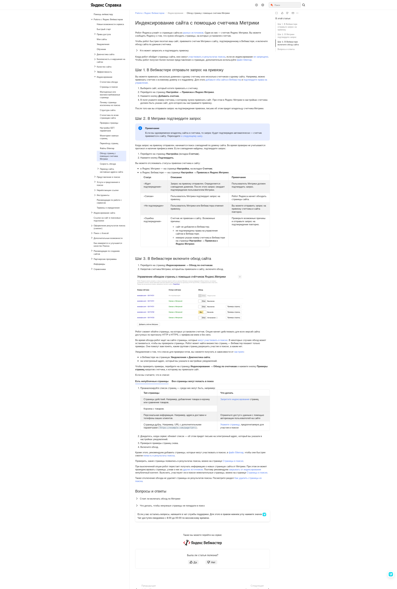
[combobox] (287, 5)
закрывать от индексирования (245, 469)
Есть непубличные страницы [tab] (152, 381)
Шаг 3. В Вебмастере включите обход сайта (288, 43)
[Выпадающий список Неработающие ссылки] (95, 190)
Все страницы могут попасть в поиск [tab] (193, 381)
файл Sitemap (244, 59)
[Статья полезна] (282, 13)
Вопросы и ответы (286, 49)
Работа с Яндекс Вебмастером (149, 12)
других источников (193, 469)
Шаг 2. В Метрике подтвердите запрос (287, 35)
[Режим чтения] (276, 13)
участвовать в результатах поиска (206, 56)
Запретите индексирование (234, 399)
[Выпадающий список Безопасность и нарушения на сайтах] (95, 60)
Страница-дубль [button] (152, 424)
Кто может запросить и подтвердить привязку (164, 50)
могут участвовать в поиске (212, 340)
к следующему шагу (191, 135)
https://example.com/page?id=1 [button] (178, 427)
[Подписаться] (293, 13)
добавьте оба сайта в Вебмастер (223, 79)
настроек (239, 351)
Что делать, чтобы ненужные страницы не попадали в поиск (172, 505)
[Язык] (262, 5)
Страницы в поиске (233, 460)
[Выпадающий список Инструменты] (95, 195)
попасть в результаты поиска (159, 455)
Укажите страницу (230, 424)
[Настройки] (256, 5)
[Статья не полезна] (287, 13)
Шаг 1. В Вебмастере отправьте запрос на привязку (287, 26)
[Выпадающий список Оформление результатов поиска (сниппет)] (92, 227)
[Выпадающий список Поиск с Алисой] (92, 233)
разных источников (193, 32)
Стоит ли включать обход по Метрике (160, 498)
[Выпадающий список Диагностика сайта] (95, 54)
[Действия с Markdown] (297, 13)
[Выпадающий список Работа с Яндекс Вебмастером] (92, 19)
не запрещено (260, 56)
